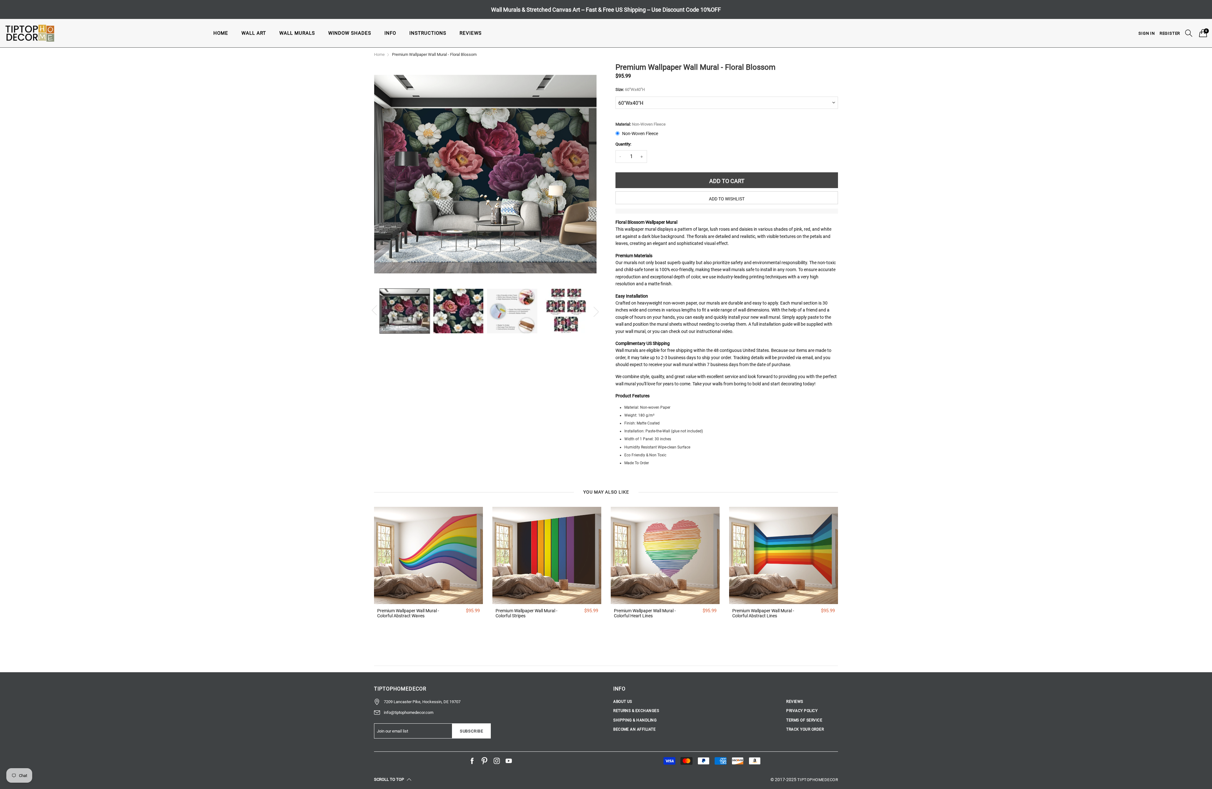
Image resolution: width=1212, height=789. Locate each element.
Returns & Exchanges (636, 711)
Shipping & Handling (634, 720)
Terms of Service (804, 720)
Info (390, 33)
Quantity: (623, 144)
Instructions (427, 33)
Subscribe (471, 731)
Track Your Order (805, 729)
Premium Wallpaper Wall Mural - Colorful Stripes (526, 613)
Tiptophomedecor (817, 779)
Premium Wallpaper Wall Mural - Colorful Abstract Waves (408, 613)
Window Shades (349, 33)
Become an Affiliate (634, 729)
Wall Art (253, 33)
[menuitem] (221, 33)
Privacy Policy (801, 711)
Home (220, 33)
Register (1170, 33)
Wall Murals (297, 33)
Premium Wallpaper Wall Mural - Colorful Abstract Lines (763, 613)
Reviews (471, 33)
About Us (622, 701)
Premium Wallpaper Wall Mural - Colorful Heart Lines (645, 613)
